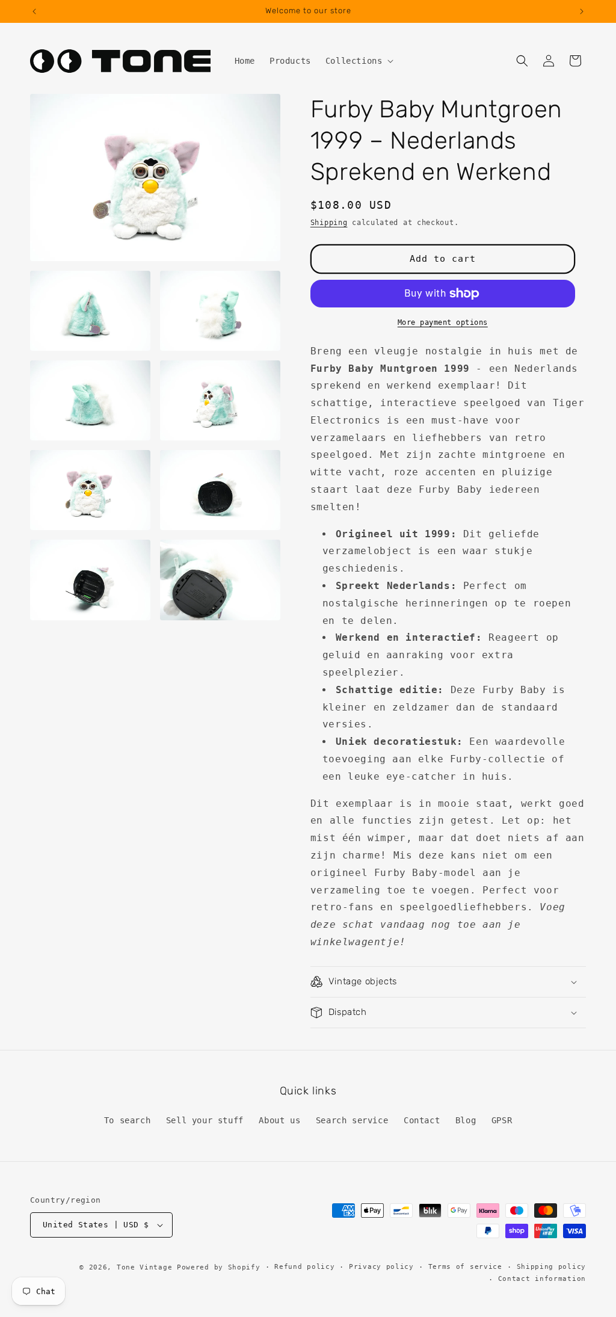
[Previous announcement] (34, 11)
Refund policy (304, 1267)
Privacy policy (381, 1267)
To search (127, 1120)
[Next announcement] (581, 11)
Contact (422, 1120)
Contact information (542, 1279)
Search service (352, 1120)
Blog (465, 1120)
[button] (358, 60)
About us (279, 1120)
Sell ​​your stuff (205, 1120)
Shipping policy (552, 1267)
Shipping (329, 222)
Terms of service (465, 1267)
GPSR (501, 1120)
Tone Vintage (144, 1267)
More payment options (443, 322)
